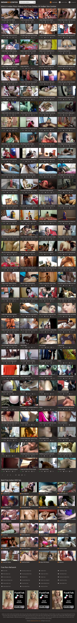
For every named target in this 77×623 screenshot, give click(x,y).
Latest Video (64, 2)
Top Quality (54, 2)
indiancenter (9, 2)
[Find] (34, 2)
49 (22, 475)
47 (16, 475)
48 (19, 475)
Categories (73, 2)
